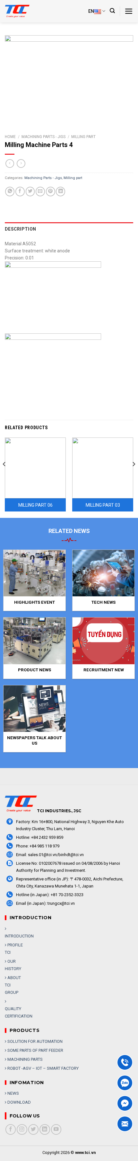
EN (91, 11)
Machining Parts (24, 1059)
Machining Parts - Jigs (43, 137)
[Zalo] (124, 1083)
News (12, 1093)
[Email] (124, 1124)
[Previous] (4, 477)
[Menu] (129, 11)
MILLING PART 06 (35, 505)
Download (18, 1102)
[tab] (69, 229)
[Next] (133, 477)
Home (10, 137)
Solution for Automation (34, 1041)
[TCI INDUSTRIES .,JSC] (21, 11)
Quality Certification (18, 1012)
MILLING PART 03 (103, 505)
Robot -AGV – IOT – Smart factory (42, 1068)
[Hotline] (124, 1062)
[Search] (112, 11)
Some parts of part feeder (34, 1050)
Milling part (83, 137)
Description (20, 229)
